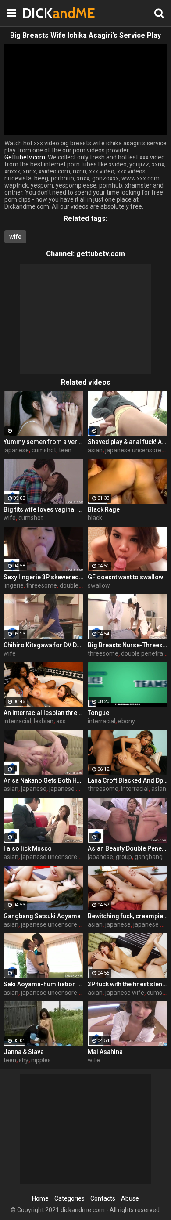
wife (15, 236)
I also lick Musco (28, 848)
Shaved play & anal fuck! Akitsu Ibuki (127, 441)
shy (23, 1060)
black (95, 517)
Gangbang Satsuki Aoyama (42, 916)
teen (65, 450)
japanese (16, 450)
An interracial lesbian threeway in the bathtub (43, 712)
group (124, 856)
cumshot (44, 450)
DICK (44, 13)
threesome (41, 585)
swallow (99, 585)
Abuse (130, 1198)
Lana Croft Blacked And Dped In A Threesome (127, 780)
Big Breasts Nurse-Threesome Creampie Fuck (127, 645)
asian (95, 450)
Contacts (102, 1198)
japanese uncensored (135, 450)
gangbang (149, 856)
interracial (17, 721)
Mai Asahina (105, 1051)
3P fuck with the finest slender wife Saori (127, 984)
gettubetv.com (100, 253)
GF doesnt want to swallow (125, 577)
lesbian (43, 721)
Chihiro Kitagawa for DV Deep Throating (43, 645)
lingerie (14, 585)
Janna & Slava (24, 1051)
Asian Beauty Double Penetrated (127, 848)
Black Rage (104, 509)
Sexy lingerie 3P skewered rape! (43, 577)
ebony (126, 721)
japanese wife (124, 992)
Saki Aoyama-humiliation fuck (43, 984)
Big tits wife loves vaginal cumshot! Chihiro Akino (43, 509)
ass (61, 721)
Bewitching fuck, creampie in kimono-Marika (127, 916)
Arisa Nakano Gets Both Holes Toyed (43, 780)
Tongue (98, 712)
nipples (41, 1060)
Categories (69, 1198)
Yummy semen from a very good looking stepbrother (43, 441)
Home (40, 1198)
